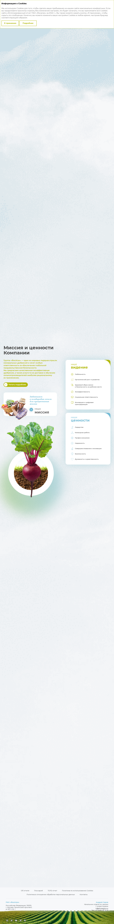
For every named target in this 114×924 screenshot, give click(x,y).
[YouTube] (16, 920)
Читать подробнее (17, 385)
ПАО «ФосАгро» (12, 902)
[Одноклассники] (25, 920)
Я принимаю (10, 23)
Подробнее (28, 23)
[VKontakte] (7, 920)
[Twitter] (11, 920)
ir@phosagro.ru (102, 908)
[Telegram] (20, 920)
